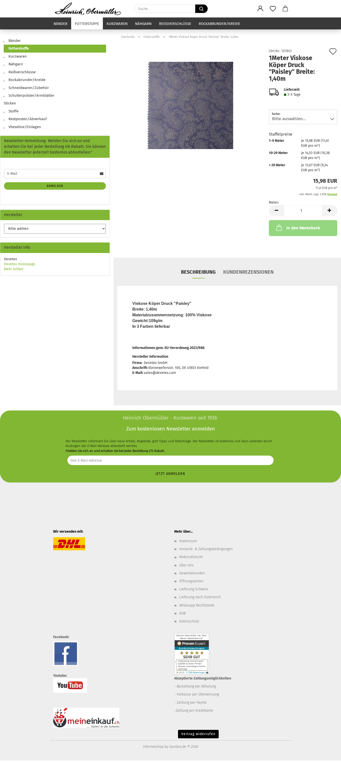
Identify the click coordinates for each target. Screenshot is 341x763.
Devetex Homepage (19, 264)
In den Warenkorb (303, 228)
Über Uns (186, 565)
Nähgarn (143, 23)
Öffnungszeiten (191, 581)
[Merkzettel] (273, 8)
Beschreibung (198, 272)
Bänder (60, 23)
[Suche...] (201, 8)
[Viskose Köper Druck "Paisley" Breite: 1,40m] (189, 105)
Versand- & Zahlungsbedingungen (206, 549)
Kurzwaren (117, 23)
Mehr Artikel (13, 269)
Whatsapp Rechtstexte (197, 605)
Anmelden (55, 186)
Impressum (188, 541)
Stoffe (12, 111)
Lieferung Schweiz (193, 589)
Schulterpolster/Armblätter (30, 95)
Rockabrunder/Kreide (219, 23)
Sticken (10, 103)
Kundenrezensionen (248, 272)
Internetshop (153, 747)
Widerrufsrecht (191, 557)
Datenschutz (189, 621)
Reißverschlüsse (175, 23)
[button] (260, 8)
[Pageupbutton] (327, 755)
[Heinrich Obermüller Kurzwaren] (89, 8)
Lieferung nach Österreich (200, 597)
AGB (182, 613)
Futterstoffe (87, 23)
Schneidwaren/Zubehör (28, 87)
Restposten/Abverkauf (27, 119)
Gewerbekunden (192, 573)
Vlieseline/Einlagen (24, 127)
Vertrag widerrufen (198, 734)
